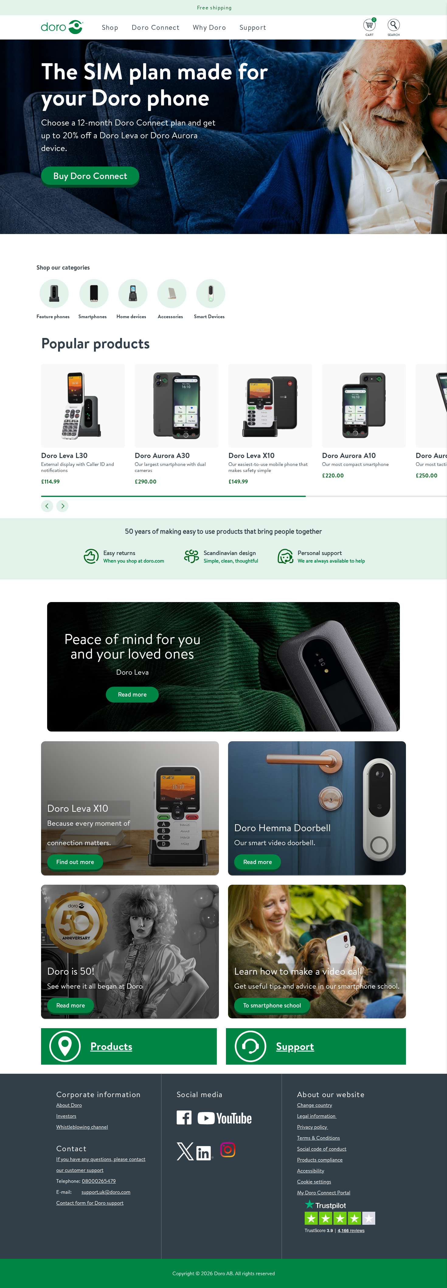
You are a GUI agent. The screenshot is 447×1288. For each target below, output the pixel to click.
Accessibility (310, 1170)
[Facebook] (184, 1122)
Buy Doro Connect (90, 175)
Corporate (101, 8)
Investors (66, 1115)
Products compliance (320, 1159)
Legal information (317, 1115)
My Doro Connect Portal (323, 1192)
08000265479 (99, 1180)
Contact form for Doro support (89, 1202)
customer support (84, 1169)
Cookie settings (314, 1181)
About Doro (69, 1104)
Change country (314, 1104)
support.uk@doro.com (105, 1191)
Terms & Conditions (318, 1137)
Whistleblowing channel (82, 1126)
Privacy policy (312, 1126)
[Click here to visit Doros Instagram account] (227, 1158)
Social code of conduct (321, 1148)
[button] (47, 506)
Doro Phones (58, 8)
